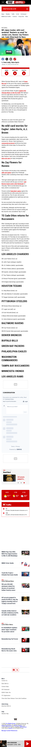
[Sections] (3, 2)
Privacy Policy (18, 725)
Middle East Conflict (6, 16)
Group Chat (21, 16)
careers (10, 728)
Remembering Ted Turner (10, 639)
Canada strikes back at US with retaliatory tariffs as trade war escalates (10, 613)
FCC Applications (6, 695)
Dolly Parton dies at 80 (9, 9)
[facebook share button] (3, 59)
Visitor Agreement (7, 725)
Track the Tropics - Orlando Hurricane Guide (10, 574)
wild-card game (6, 172)
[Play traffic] (24, 73)
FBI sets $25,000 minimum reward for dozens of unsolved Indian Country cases (8, 587)
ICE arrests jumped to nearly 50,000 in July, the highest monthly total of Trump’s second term (10, 600)
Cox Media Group (11, 723)
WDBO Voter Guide (8, 563)
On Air (17, 14)
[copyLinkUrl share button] (14, 59)
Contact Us (4, 680)
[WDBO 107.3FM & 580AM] (15, 2)
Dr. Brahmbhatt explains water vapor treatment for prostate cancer (9, 630)
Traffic (13, 14)
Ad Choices (23, 727)
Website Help (5, 713)
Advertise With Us (6, 706)
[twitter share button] (7, 59)
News (3, 14)
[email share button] (11, 59)
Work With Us (5, 683)
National (4, 28)
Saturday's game (16, 191)
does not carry (6, 158)
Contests (15, 16)
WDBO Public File (6, 692)
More (27, 16)
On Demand (23, 14)
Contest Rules (5, 686)
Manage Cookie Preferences (9, 730)
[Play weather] (15, 73)
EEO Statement (5, 689)
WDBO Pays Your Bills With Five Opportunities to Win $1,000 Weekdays (9, 554)
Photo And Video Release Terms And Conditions (14, 698)
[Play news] (6, 73)
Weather (8, 14)
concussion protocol (8, 143)
